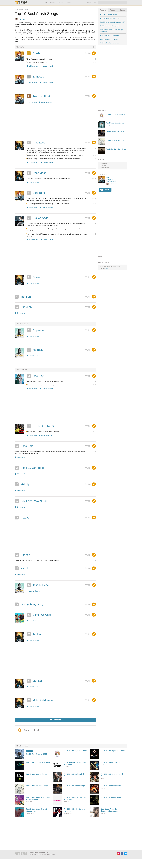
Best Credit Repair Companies (109, 35)
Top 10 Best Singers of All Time (113, 751)
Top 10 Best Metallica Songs (37, 786)
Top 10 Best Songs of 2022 (36, 754)
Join (94, 3)
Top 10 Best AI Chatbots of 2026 (110, 18)
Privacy (36, 852)
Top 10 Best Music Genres (111, 786)
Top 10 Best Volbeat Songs (111, 797)
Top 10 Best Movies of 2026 (108, 14)
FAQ (47, 852)
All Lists (45, 3)
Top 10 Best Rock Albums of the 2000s (74, 810)
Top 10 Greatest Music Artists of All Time (75, 763)
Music (26, 9)
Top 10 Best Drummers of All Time (112, 775)
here (106, 268)
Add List (60, 3)
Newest (52, 3)
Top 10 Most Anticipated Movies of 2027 (112, 22)
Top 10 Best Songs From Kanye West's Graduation (38, 798)
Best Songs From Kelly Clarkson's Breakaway (109, 810)
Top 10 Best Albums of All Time (38, 762)
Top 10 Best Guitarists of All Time (111, 763)
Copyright (42, 852)
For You (68, 3)
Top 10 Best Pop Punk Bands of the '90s (75, 798)
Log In (89, 3)
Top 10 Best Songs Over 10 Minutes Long (36, 810)
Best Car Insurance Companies (110, 26)
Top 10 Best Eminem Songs (74, 786)
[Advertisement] (55, 124)
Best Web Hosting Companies (109, 43)
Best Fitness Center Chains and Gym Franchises (111, 30)
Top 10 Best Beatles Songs (36, 774)
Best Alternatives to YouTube (109, 39)
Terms (31, 852)
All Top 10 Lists (19, 9)
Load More (55, 719)
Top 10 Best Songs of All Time (75, 751)
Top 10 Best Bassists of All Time (74, 775)
